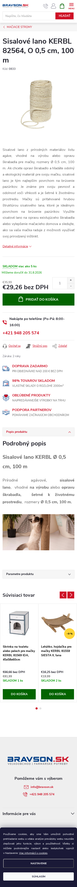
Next (70, 595)
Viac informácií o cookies (33, 853)
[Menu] (71, 5)
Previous (63, 595)
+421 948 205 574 (21, 333)
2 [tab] (40, 708)
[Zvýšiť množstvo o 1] (70, 280)
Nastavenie (39, 863)
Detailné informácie (15, 246)
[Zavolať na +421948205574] (45, 6)
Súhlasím (38, 876)
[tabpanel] (19, 653)
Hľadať (64, 16)
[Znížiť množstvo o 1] (70, 286)
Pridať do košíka (42, 299)
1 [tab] (37, 708)
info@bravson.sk (42, 787)
